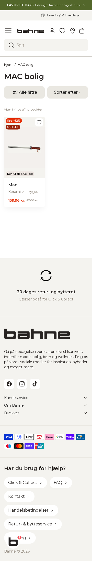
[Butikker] (72, 31)
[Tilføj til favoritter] (39, 122)
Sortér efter (66, 92)
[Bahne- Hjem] (30, 31)
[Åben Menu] (8, 31)
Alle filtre (28, 92)
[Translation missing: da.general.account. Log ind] (52, 31)
